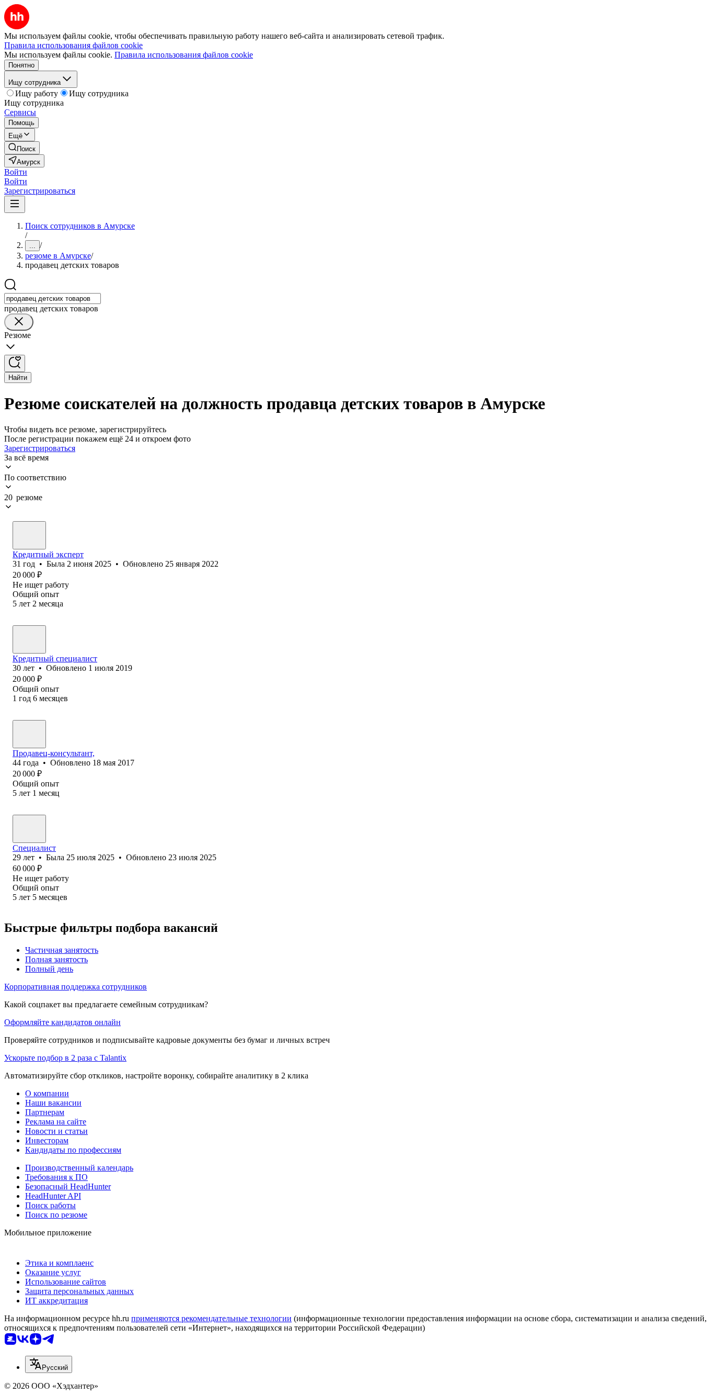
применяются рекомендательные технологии (211, 1318)
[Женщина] (29, 535)
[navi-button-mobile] (14, 204)
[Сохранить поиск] (14, 363)
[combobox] (52, 298)
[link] (22, 147)
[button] (15, 171)
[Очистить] (18, 322)
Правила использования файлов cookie (183, 54)
